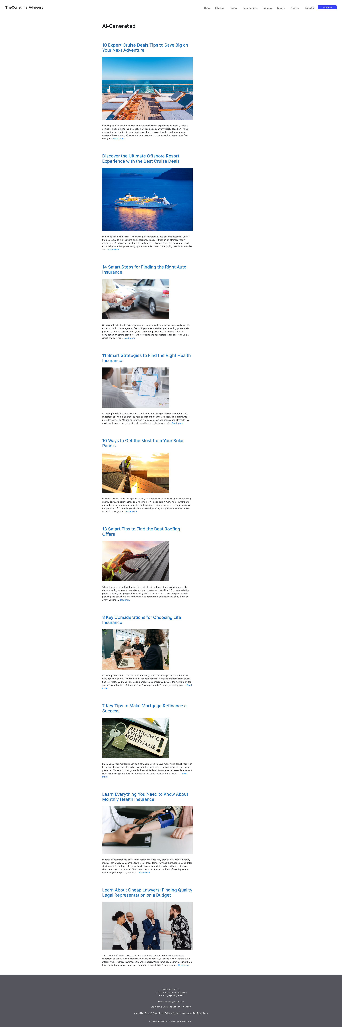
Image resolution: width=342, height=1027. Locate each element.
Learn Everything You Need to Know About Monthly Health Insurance (145, 797)
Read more (118, 138)
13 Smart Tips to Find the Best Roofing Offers (141, 531)
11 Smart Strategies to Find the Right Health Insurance (146, 358)
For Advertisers (200, 1013)
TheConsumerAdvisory (24, 7)
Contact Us (310, 8)
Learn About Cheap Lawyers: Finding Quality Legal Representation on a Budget (147, 892)
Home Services (250, 8)
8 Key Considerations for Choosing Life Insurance (141, 620)
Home (207, 8)
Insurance (267, 8)
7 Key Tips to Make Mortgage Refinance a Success (144, 708)
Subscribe (327, 7)
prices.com (178, 1001)
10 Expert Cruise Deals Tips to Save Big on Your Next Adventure (145, 47)
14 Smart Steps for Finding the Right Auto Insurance (144, 269)
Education (220, 8)
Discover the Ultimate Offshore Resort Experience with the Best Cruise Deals (141, 158)
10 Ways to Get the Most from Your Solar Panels (143, 443)
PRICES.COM (169, 989)
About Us (295, 8)
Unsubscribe (186, 1013)
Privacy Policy (171, 1013)
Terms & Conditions (154, 1013)
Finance (233, 8)
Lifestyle (281, 8)
